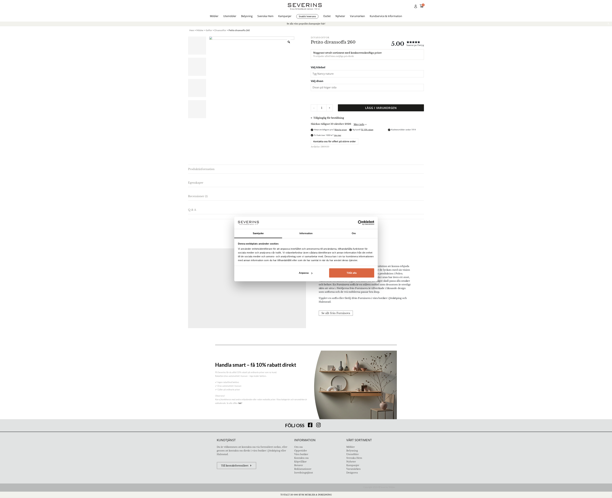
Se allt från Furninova (335, 313)
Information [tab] (306, 233)
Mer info (359, 124)
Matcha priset (341, 129)
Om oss (298, 447)
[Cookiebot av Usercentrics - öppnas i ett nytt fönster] (360, 222)
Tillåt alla (352, 272)
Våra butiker (301, 454)
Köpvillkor (300, 461)
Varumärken (357, 16)
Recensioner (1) (198, 196)
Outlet (327, 16)
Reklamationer (302, 469)
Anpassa (304, 272)
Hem (191, 30)
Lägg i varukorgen (381, 108)
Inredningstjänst (303, 472)
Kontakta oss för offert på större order (334, 141)
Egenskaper (195, 182)
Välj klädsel (318, 67)
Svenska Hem (265, 16)
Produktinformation (201, 169)
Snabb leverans (307, 16)
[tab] (306, 169)
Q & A (192, 209)
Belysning (247, 16)
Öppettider (300, 450)
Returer (298, 465)
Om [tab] (354, 233)
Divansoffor (220, 30)
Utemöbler (229, 16)
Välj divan (317, 81)
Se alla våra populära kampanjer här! (306, 23)
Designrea (352, 472)
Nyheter (340, 16)
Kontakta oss (301, 458)
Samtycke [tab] (258, 233)
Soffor (209, 30)
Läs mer (337, 135)
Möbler (214, 16)
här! (240, 403)
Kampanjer (284, 16)
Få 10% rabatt (367, 129)
